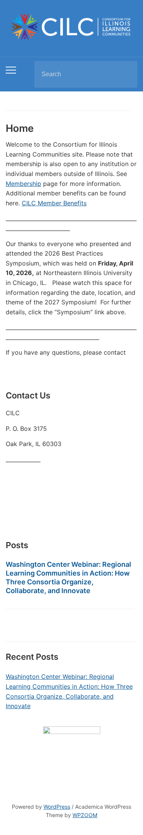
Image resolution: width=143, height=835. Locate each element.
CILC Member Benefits (54, 203)
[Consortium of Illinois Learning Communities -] (71, 26)
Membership (23, 183)
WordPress (56, 806)
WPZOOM (84, 815)
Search (125, 74)
